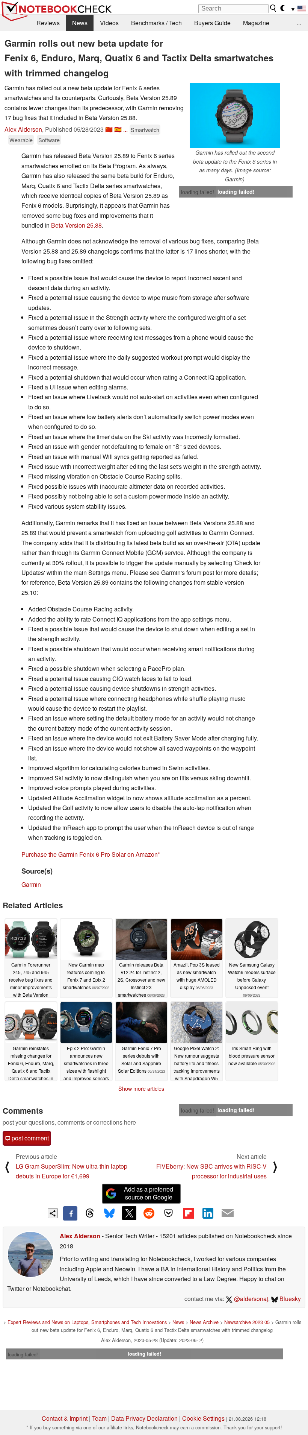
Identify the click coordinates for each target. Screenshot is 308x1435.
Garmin (31, 884)
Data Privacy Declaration (144, 1418)
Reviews (48, 22)
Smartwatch (145, 130)
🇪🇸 (118, 129)
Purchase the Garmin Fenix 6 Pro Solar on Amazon (89, 854)
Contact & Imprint (65, 1418)
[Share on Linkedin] (208, 1213)
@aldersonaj (250, 1298)
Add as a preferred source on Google (148, 1193)
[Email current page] (227, 1213)
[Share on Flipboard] (188, 1213)
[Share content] (53, 1213)
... (299, 22)
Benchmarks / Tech (156, 22)
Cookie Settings (203, 1418)
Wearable (21, 140)
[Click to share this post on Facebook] (70, 1213)
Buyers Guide (212, 22)
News (80, 22)
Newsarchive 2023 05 (247, 1322)
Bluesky (289, 1298)
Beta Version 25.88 (76, 225)
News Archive (204, 1322)
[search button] (273, 8)
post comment (29, 1138)
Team (99, 1418)
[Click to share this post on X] (129, 1213)
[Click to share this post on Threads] (90, 1213)
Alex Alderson (23, 129)
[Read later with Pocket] (169, 1213)
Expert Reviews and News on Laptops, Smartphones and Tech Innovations (87, 1322)
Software (49, 140)
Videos (109, 22)
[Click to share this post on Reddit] (149, 1213)
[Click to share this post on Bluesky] (109, 1213)
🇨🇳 (109, 129)
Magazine (256, 22)
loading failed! (197, 192)
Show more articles (141, 1088)
